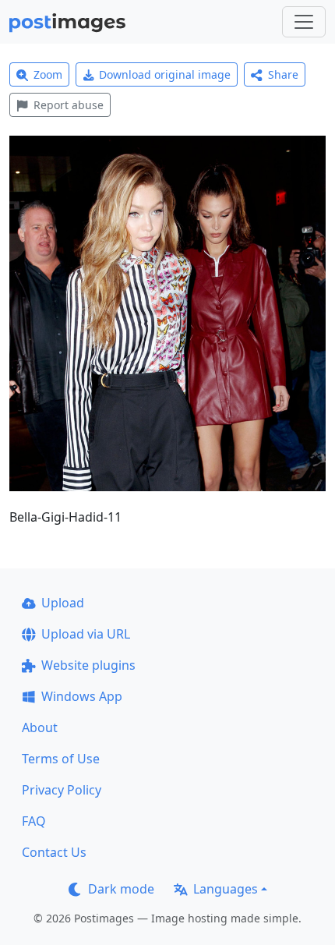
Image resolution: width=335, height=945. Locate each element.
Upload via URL (85, 633)
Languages (225, 888)
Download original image (165, 74)
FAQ (34, 821)
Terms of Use (61, 758)
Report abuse (69, 104)
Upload (62, 602)
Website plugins (88, 665)
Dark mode (121, 888)
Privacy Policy (61, 789)
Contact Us (54, 852)
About (40, 727)
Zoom (48, 74)
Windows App (81, 696)
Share (283, 74)
